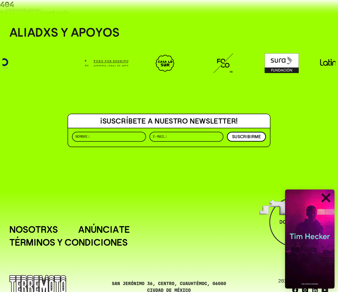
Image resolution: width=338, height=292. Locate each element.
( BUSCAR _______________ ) (246, 11)
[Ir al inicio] (23, 14)
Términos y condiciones (68, 242)
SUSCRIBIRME (246, 136)
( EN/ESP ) (310, 11)
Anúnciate (104, 229)
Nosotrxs (33, 229)
